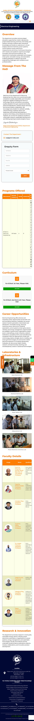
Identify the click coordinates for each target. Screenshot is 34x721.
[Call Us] (32, 363)
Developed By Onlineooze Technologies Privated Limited (17, 718)
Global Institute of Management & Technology (17, 10)
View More (17, 288)
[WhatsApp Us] (32, 360)
